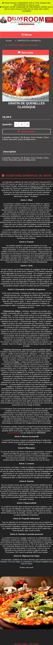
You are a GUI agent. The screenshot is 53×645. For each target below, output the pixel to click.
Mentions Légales (21, 644)
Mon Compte (34, 644)
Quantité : (7, 124)
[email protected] (13, 433)
